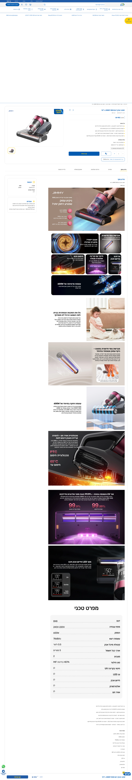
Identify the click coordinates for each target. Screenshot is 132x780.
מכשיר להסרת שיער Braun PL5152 (120, 15)
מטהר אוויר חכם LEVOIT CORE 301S (33, 15)
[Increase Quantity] (114, 154)
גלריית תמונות (61, 169)
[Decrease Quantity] (123, 154)
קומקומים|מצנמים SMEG (12, 15)
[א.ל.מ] (122, 4)
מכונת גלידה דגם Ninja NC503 (55, 15)
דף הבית (125, 104)
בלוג (32, 1)
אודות (24, 1)
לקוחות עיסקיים (39, 1)
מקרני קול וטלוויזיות (116, 9)
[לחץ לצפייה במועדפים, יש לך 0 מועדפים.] (26, 4)
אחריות (110, 169)
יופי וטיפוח (15, 9)
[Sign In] (22, 4)
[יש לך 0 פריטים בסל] (30, 4)
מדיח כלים (66, 9)
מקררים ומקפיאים (91, 9)
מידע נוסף (123, 169)
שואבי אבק (108, 104)
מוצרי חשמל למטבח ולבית (79, 9)
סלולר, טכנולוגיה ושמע (27, 9)
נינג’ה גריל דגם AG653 (77, 15)
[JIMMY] (11, 111)
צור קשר (9, 1)
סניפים (16, 1)
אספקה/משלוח (78, 169)
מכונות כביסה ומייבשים (53, 9)
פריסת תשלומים (95, 169)
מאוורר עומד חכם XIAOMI (98, 15)
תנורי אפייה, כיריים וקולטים (104, 9)
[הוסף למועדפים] (70, 110)
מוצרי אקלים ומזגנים (40, 9)
